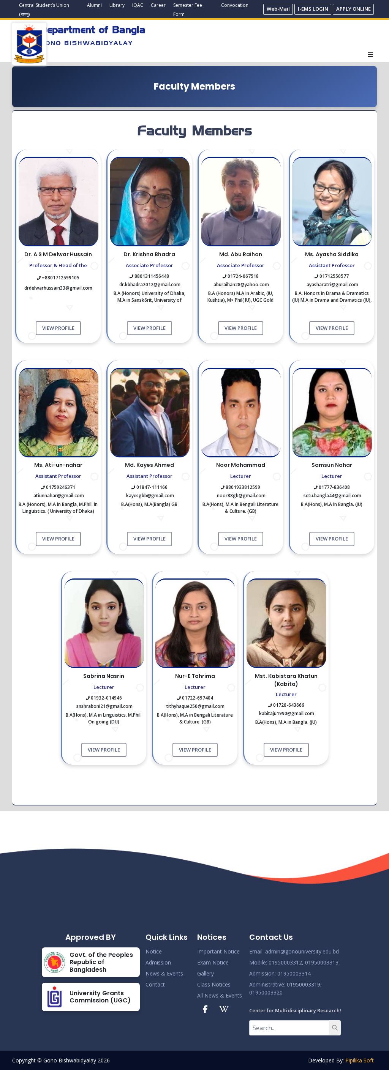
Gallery (205, 973)
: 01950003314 (293, 973)
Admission (158, 962)
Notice (153, 951)
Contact (155, 984)
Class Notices (214, 984)
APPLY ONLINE (353, 8)
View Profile (58, 328)
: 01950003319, (303, 984)
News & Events (164, 973)
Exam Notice (213, 962)
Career (158, 5)
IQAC (137, 5)
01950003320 (266, 992)
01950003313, (322, 962)
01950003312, (286, 962)
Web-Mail (278, 8)
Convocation (234, 5)
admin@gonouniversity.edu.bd (302, 951)
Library (117, 5)
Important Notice (218, 951)
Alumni (94, 5)
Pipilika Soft (359, 1060)
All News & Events (219, 995)
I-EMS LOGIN (313, 8)
